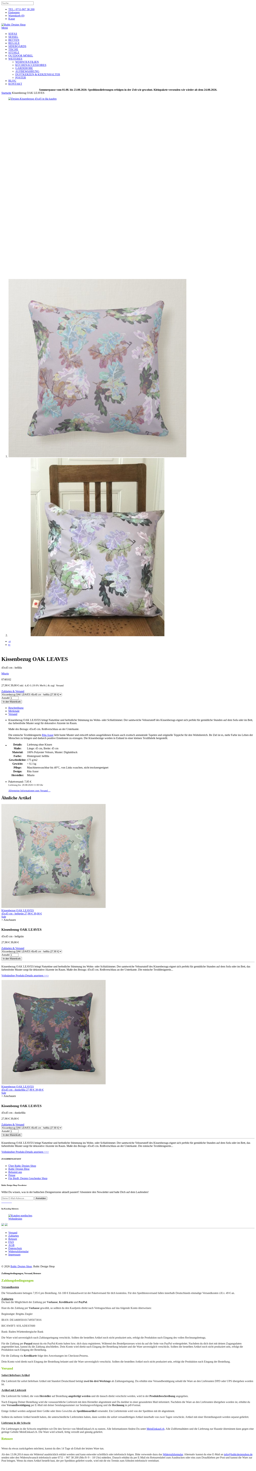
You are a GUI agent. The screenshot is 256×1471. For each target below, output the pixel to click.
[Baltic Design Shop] (13, 24)
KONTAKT (15, 83)
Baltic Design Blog (18, 1168)
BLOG (12, 80)
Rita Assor (47, 734)
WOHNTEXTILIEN (27, 61)
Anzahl (5, 697)
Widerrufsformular (18, 1251)
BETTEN (13, 39)
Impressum (14, 1254)
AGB (11, 1245)
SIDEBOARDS (17, 46)
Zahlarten (13, 1235)
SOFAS (12, 33)
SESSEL (13, 36)
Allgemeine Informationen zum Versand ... (29, 790)
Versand (12, 714)
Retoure (12, 1238)
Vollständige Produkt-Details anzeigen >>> (25, 975)
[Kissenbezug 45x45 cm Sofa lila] (27, 98)
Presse (11, 1175)
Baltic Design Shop (21, 1266)
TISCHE (13, 49)
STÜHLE (13, 52)
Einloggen (14, 12)
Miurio (5, 673)
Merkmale (14, 710)
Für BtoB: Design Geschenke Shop (27, 1178)
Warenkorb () (16, 15)
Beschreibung (16, 707)
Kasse (11, 18)
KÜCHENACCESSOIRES (30, 65)
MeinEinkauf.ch (155, 1428)
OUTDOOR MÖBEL (20, 55)
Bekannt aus (15, 1172)
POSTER (20, 77)
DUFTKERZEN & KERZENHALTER (37, 74)
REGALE (14, 43)
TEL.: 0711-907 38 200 (21, 9)
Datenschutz (15, 1248)
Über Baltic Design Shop (22, 1165)
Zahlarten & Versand (12, 691)
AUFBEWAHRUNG (27, 71)
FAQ (11, 1242)
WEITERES (15, 58)
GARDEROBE (24, 68)
